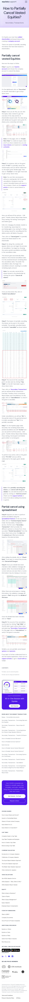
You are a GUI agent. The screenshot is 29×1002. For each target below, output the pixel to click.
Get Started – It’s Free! (14, 796)
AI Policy (18, 998)
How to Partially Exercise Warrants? (11, 738)
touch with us (22, 659)
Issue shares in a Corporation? (9, 828)
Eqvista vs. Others (6, 929)
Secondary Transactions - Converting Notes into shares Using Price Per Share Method (14, 766)
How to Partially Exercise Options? (11, 742)
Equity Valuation (6, 903)
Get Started (14, 706)
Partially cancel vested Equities (10, 672)
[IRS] (6, 976)
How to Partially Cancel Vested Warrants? (13, 748)
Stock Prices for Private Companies (11, 921)
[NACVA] (4, 966)
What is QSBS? (5, 914)
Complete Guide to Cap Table (9, 836)
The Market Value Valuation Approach (11, 867)
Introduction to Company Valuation (10, 854)
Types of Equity (6, 896)
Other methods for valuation (9, 870)
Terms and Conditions (7, 995)
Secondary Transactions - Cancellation (12, 762)
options (4, 651)
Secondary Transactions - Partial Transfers (13, 759)
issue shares (7, 145)
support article (17, 496)
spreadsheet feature (8, 519)
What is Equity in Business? (9, 893)
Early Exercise (5, 745)
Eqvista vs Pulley (6, 935)
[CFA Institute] (14, 966)
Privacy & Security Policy (8, 998)
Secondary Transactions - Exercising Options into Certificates (14, 755)
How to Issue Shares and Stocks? (10, 815)
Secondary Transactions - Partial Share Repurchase (12, 771)
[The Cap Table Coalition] (14, 971)
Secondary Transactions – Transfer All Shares (14, 735)
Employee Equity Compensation (10, 906)
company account (14, 41)
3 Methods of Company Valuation (10, 857)
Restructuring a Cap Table (8, 845)
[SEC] (23, 971)
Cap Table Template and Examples (10, 839)
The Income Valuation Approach (10, 863)
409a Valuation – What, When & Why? (11, 881)
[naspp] (5, 971)
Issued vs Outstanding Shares (9, 818)
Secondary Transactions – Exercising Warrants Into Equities (14, 721)
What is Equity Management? (9, 899)
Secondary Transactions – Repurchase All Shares (13, 726)
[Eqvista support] (9, 2)
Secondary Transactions (14, 23)
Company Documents (7, 917)
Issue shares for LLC (7, 824)
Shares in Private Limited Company (11, 821)
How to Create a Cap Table (9, 842)
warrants (12, 651)
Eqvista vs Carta (6, 932)
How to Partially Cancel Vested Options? (13, 751)
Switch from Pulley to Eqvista (9, 938)
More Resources (6, 942)
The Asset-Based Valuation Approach (11, 860)
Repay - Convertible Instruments (10, 717)
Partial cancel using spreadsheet (10, 674)
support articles (7, 659)
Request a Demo (14, 801)
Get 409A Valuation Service (9, 878)
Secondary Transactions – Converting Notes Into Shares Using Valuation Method (14, 731)
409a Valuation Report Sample (9, 885)
